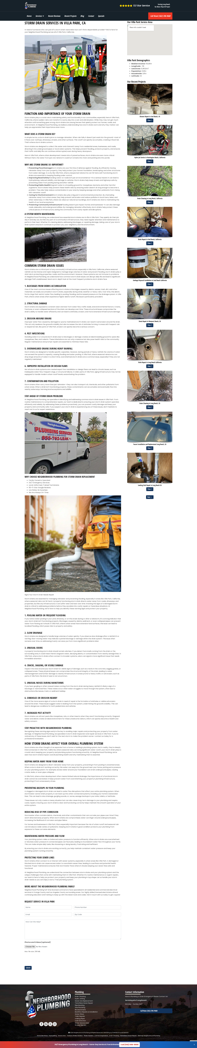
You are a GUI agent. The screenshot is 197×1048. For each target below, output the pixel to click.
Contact (91, 16)
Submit (28, 968)
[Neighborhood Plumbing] (42, 5)
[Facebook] (41, 1024)
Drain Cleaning (114, 1036)
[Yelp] (50, 1024)
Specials (101, 16)
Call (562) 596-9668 (129, 1044)
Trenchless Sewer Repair (128, 1036)
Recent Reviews (54, 16)
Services (39, 16)
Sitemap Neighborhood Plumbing (149, 1036)
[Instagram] (55, 1024)
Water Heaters (88, 1036)
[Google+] (46, 1024)
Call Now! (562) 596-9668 (160, 16)
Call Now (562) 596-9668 (148, 1011)
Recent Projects (70, 16)
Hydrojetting (53, 1036)
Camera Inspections (101, 1036)
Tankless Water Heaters (75, 1036)
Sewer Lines (62, 1036)
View (149, 120)
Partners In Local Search (120, 1033)
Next (148, 497)
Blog (82, 16)
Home (29, 16)
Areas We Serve (42, 1036)
